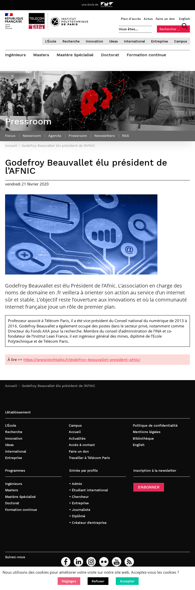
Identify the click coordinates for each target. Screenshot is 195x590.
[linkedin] (78, 562)
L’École (50, 41)
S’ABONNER (148, 487)
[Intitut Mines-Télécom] (107, 4)
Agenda (54, 136)
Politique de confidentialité (155, 425)
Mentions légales (146, 432)
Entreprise (159, 41)
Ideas (113, 41)
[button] (69, 581)
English (184, 19)
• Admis (75, 484)
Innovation (94, 41)
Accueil (11, 386)
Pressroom (78, 136)
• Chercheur (79, 497)
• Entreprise (79, 503)
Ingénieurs (15, 54)
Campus (180, 41)
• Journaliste (79, 510)
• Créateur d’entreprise (88, 523)
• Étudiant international (88, 490)
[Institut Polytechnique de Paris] (69, 25)
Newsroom (32, 136)
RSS (125, 136)
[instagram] (91, 562)
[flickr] (104, 562)
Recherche (71, 41)
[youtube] (116, 562)
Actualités (77, 438)
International (134, 41)
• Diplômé (77, 516)
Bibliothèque (143, 438)
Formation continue (146, 54)
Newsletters (104, 136)
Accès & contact (82, 445)
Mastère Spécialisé (75, 54)
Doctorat (110, 54)
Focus (10, 136)
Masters (41, 54)
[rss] (129, 562)
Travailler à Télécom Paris (89, 458)
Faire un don (165, 19)
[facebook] (66, 562)
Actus (148, 19)
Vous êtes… (128, 29)
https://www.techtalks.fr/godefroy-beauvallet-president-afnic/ (81, 359)
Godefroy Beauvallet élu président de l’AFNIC (58, 386)
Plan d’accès (131, 19)
